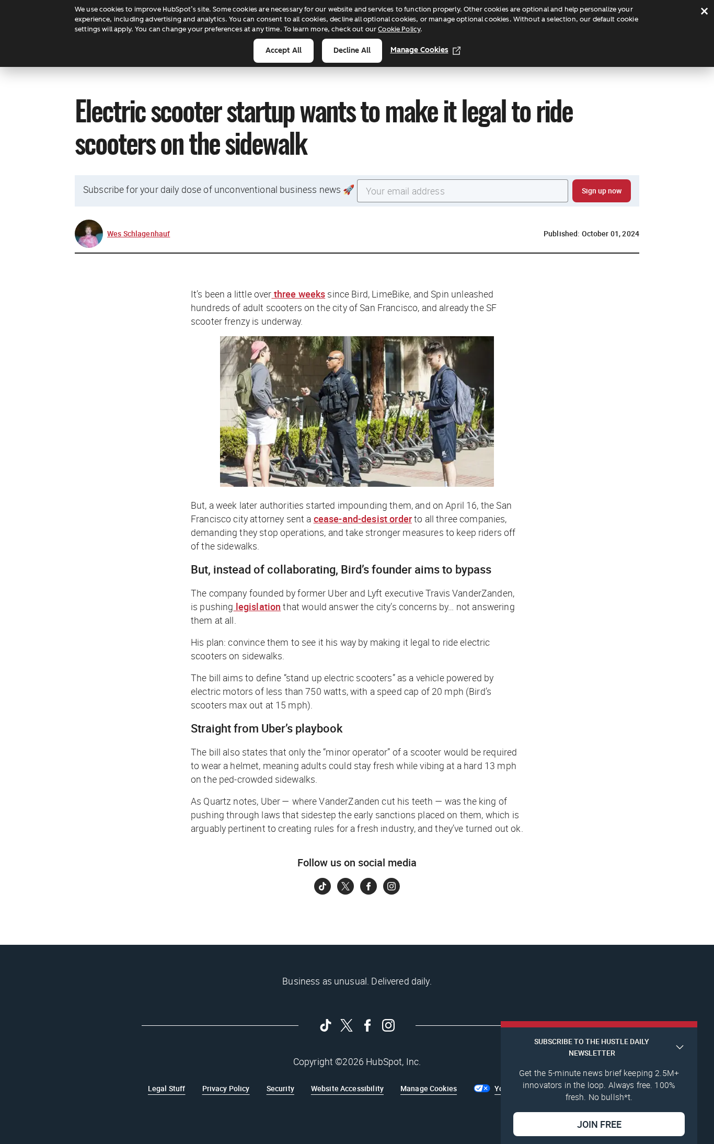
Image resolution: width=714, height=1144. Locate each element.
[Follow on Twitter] (345, 886)
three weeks (298, 294)
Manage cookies (419, 49)
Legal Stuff (167, 1088)
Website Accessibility (347, 1088)
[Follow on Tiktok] (322, 886)
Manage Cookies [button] (428, 1088)
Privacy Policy (226, 1088)
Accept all (284, 50)
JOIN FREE (599, 1123)
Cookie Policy (399, 29)
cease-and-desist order (363, 518)
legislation (257, 606)
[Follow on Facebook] (368, 886)
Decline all (352, 50)
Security (280, 1088)
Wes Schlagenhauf (138, 233)
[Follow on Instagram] (391, 886)
